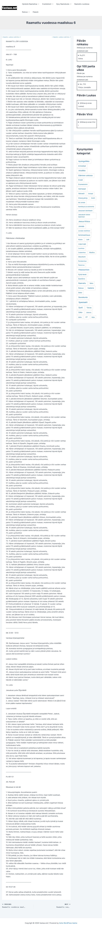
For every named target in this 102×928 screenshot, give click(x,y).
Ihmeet (90, 194)
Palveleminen (82, 261)
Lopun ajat (82, 244)
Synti (80, 307)
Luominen (81, 248)
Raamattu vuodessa (81, 4)
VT (86, 317)
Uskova (88, 312)
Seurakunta (83, 297)
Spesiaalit (83, 302)
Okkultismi (82, 257)
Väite (93, 317)
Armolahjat (82, 166)
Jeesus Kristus (84, 221)
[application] (38, 4)
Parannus (81, 265)
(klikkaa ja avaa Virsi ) (86, 123)
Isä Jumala (81, 202)
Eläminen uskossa (85, 175)
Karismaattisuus (84, 235)
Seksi (80, 293)
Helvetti (81, 194)
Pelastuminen (83, 270)
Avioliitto (82, 170)
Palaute (35, 12)
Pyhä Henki (82, 274)
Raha (91, 283)
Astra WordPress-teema (68, 923)
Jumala (81, 226)
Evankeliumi (46, 4)
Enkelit (80, 180)
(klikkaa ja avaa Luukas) (85, 104)
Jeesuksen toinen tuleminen (84, 216)
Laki (87, 239)
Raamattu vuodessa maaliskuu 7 (61, 37)
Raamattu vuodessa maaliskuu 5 (11, 37)
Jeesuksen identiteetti (85, 210)
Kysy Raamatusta (62, 4)
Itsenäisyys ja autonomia (86, 206)
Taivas (89, 308)
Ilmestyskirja (82, 198)
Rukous (25, 12)
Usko (80, 312)
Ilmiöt (93, 198)
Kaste (80, 239)
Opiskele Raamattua (29, 4)
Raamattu (82, 283)
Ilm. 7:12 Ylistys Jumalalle (84, 85)
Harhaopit (82, 189)
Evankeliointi (83, 184)
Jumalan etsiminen (84, 231)
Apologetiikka (83, 161)
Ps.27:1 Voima (81, 57)
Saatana (91, 288)
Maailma (92, 252)
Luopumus (82, 252)
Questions (81, 279)
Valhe (80, 317)
